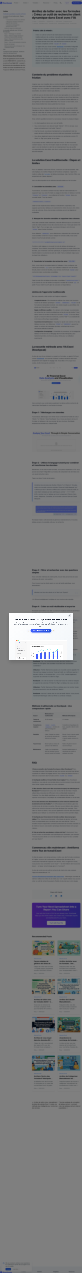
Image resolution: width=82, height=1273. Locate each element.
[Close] (69, 615)
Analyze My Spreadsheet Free (41, 630)
